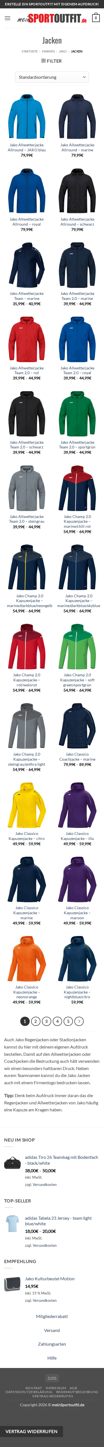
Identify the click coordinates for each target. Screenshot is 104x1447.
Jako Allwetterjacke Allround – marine (77, 147)
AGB (73, 1388)
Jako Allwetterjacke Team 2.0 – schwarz (27, 445)
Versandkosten (45, 1184)
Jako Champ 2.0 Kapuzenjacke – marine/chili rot (77, 521)
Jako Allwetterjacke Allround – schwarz (77, 221)
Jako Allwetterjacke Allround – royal (27, 221)
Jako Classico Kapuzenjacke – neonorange (26, 992)
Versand (52, 1330)
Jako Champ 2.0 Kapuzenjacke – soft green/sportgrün (77, 680)
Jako (63, 51)
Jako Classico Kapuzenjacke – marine (26, 913)
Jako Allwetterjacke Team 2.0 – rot (27, 370)
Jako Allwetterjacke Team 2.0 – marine (77, 296)
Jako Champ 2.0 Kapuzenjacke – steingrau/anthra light (26, 759)
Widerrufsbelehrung (77, 1392)
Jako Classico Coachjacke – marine (77, 756)
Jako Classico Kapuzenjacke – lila (77, 836)
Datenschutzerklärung (29, 1392)
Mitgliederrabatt (52, 1316)
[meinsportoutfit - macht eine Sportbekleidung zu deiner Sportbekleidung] (52, 18)
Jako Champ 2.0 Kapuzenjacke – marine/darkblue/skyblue (78, 601)
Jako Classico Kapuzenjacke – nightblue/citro (77, 992)
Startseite (30, 51)
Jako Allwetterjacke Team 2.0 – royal (77, 370)
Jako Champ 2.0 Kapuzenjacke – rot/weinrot (26, 680)
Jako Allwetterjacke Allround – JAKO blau (27, 147)
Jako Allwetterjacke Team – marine (27, 296)
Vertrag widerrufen (52, 1396)
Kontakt (34, 1388)
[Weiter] (79, 1021)
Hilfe (52, 1357)
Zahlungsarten (52, 1343)
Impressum (56, 1388)
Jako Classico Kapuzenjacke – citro (27, 836)
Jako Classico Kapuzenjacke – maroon (77, 913)
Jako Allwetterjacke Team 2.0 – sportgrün (77, 445)
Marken (48, 51)
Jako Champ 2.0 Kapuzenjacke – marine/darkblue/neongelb (29, 601)
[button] (7, 18)
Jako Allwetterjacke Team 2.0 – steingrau (26, 519)
